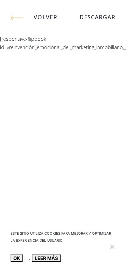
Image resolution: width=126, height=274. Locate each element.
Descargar (97, 17)
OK (16, 258)
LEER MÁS (46, 258)
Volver (45, 17)
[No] (111, 246)
